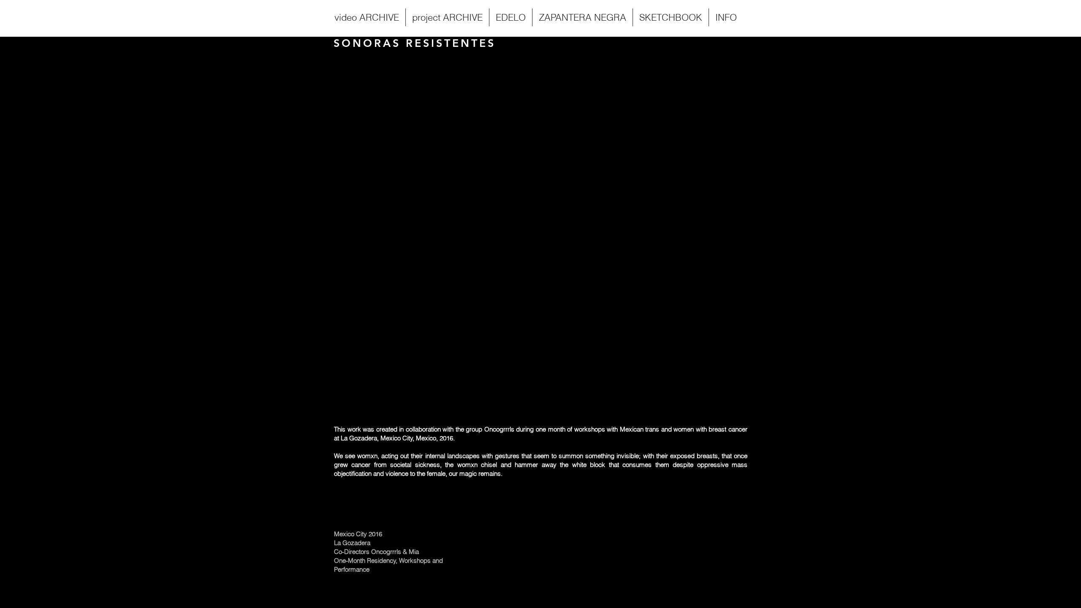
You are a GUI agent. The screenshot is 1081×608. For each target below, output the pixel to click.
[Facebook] (1018, 573)
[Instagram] (1034, 573)
